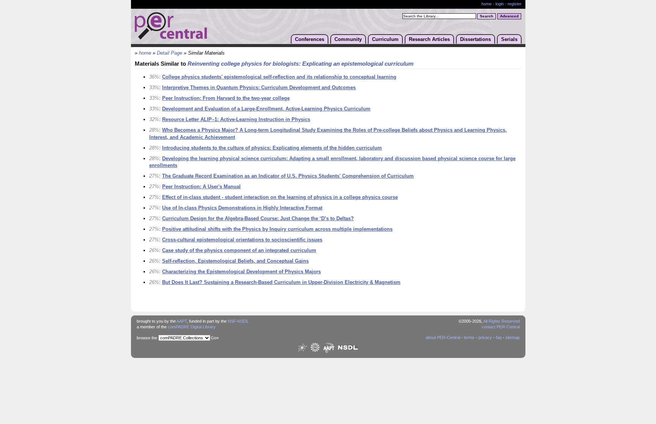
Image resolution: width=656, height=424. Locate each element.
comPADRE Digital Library (192, 327)
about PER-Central (443, 337)
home (486, 4)
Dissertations (475, 39)
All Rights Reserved (501, 321)
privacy (485, 337)
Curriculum (385, 39)
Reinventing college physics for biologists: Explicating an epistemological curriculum (300, 64)
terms (469, 337)
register (515, 4)
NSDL (243, 321)
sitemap (512, 337)
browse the (147, 338)
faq (498, 337)
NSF (232, 321)
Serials (509, 39)
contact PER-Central (501, 327)
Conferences (309, 39)
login (499, 4)
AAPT (182, 321)
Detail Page (169, 53)
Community (348, 39)
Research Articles (429, 39)
